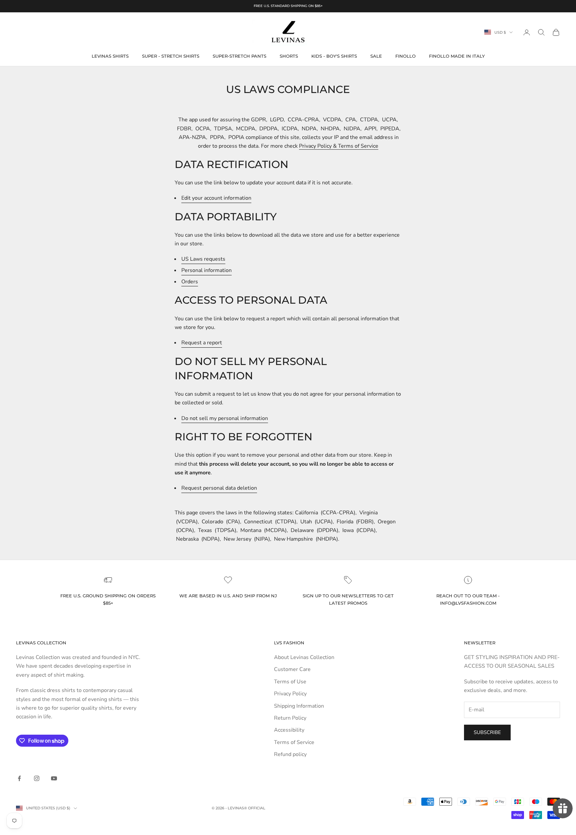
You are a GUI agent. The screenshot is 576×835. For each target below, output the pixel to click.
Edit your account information (216, 198)
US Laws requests (203, 259)
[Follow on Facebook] (19, 778)
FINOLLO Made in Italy (457, 56)
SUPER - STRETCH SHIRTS (170, 56)
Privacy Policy (290, 693)
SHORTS (289, 56)
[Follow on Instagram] (36, 778)
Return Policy (290, 718)
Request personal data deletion (219, 488)
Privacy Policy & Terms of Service (338, 146)
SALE (376, 56)
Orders (189, 281)
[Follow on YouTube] (54, 778)
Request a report (201, 342)
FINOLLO (405, 56)
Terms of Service (294, 742)
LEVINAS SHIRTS (110, 56)
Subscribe (487, 732)
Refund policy (290, 754)
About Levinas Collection (304, 657)
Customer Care (292, 669)
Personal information (206, 270)
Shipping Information (299, 706)
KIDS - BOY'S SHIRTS (334, 56)
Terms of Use (290, 681)
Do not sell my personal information (224, 418)
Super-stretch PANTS (239, 56)
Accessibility (289, 730)
